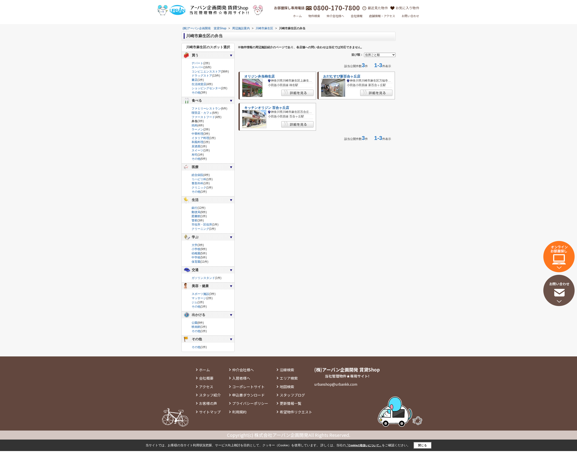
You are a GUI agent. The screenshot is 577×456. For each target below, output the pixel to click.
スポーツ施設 (200, 294)
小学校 (196, 249)
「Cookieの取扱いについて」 (364, 445)
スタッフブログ (292, 395)
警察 (194, 220)
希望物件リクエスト (296, 412)
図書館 (196, 216)
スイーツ (197, 150)
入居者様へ (241, 378)
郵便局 (196, 212)
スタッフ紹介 (210, 395)
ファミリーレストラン (206, 108)
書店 (194, 80)
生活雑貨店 (199, 84)
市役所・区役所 (202, 224)
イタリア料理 (200, 138)
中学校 (196, 257)
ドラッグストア (202, 75)
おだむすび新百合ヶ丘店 (341, 76)
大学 (194, 245)
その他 (196, 92)
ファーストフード (203, 117)
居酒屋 (196, 146)
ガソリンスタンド (203, 278)
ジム (194, 302)
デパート (197, 63)
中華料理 (197, 133)
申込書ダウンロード (248, 395)
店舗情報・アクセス (382, 16)
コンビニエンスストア (206, 71)
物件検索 (314, 16)
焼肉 (194, 125)
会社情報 (356, 16)
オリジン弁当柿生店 (259, 76)
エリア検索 (289, 378)
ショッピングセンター (206, 88)
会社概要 (206, 378)
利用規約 (239, 412)
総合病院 (197, 175)
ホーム (297, 16)
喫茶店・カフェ (202, 112)
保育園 (196, 261)
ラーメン (197, 129)
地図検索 (287, 386)
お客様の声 (208, 403)
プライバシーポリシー (250, 403)
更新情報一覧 (290, 403)
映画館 (196, 326)
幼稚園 (196, 253)
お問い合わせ (410, 16)
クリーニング (200, 228)
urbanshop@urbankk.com (335, 384)
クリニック (199, 187)
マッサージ (199, 298)
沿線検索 (287, 369)
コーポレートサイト (248, 386)
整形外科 (197, 183)
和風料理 (197, 142)
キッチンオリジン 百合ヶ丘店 (266, 107)
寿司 (194, 154)
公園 (194, 322)
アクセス (206, 386)
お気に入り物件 (407, 7)
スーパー (197, 67)
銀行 (194, 208)
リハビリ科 (199, 179)
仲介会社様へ (335, 16)
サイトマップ (210, 412)
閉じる (422, 445)
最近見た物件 (378, 7)
